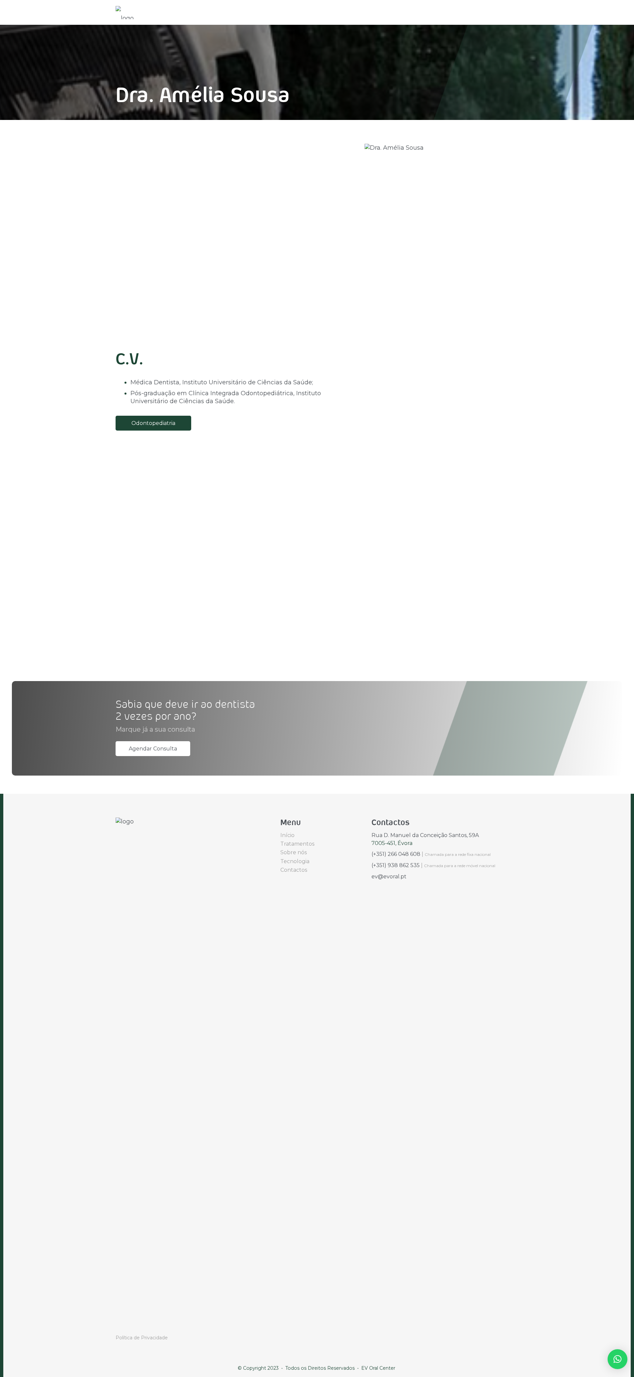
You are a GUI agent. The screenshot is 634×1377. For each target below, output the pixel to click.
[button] (617, 1359)
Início (287, 835)
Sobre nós (293, 852)
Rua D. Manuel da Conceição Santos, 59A (425, 835)
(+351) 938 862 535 (395, 865)
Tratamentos (297, 844)
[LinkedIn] (138, 1324)
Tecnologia (294, 861)
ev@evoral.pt (388, 876)
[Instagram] (127, 1325)
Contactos (293, 870)
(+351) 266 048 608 (395, 854)
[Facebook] (118, 1324)
